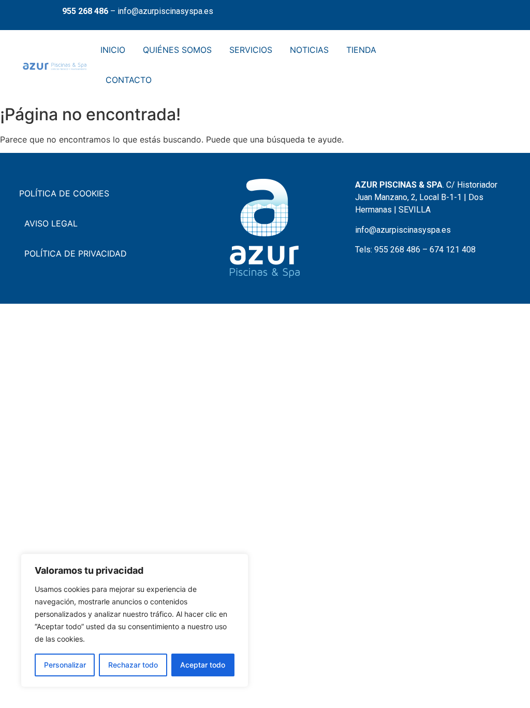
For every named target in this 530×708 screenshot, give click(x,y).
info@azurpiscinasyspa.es (165, 11)
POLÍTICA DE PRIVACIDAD (75, 253)
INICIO (112, 50)
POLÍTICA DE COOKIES (64, 193)
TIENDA (361, 50)
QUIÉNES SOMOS (177, 50)
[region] (134, 620)
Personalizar (65, 664)
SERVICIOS (250, 50)
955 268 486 (85, 11)
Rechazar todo (133, 664)
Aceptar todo (202, 664)
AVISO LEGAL (51, 223)
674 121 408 (453, 249)
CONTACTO (129, 80)
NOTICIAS (309, 50)
